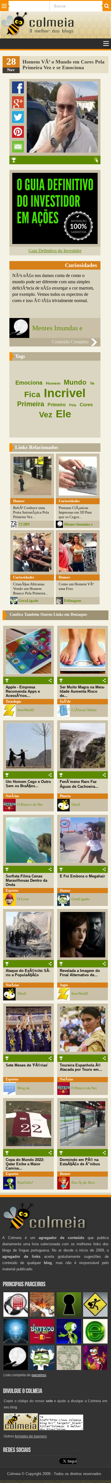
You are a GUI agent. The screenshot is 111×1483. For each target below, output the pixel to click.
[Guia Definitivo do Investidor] (55, 242)
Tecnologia (13, 701)
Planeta (65, 796)
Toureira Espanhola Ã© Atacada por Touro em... (81, 1067)
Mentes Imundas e (57, 328)
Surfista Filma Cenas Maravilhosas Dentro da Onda (26, 880)
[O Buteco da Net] (42, 1342)
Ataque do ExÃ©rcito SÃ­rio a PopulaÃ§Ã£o (28, 973)
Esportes (12, 891)
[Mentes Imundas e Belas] (15, 1369)
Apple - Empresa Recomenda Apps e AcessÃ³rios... (23, 691)
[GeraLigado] (42, 1369)
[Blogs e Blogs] (95, 1342)
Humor (65, 891)
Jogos (64, 985)
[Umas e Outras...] (69, 1369)
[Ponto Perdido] (69, 1315)
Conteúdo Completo (70, 341)
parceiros (39, 1375)
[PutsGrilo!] (69, 1342)
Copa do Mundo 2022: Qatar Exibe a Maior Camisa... (25, 1164)
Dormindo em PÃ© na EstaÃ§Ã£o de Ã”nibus (80, 1162)
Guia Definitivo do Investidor (54, 250)
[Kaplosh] (42, 1315)
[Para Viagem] (95, 1315)
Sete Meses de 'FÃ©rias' (27, 1065)
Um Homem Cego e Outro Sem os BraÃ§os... (28, 784)
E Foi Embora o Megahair (82, 876)
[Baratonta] (95, 1369)
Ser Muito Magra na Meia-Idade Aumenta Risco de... (82, 691)
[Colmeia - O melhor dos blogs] (14, 34)
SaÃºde (65, 701)
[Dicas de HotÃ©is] (15, 1315)
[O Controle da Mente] (15, 1342)
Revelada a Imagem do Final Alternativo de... (80, 973)
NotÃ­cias (12, 796)
